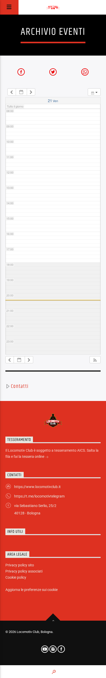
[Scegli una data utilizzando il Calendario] (21, 92)
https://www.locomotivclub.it (37, 487)
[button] (95, 359)
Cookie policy (15, 577)
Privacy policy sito (19, 565)
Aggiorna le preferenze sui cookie (31, 590)
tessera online (33, 456)
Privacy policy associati (23, 571)
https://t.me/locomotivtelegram (39, 496)
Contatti (19, 386)
